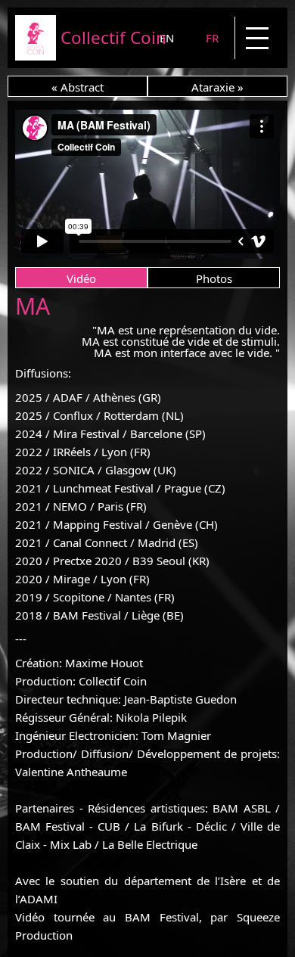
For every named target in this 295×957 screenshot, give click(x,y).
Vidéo (81, 278)
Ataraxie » (217, 87)
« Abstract (77, 87)
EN (167, 37)
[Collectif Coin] (35, 56)
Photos (214, 278)
